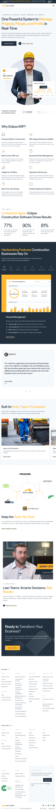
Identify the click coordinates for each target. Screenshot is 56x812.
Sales (44, 740)
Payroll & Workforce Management (20, 703)
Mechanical (32, 740)
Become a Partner (6, 684)
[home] (7, 6)
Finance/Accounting (48, 699)
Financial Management (18, 692)
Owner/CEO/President (48, 708)
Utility (30, 701)
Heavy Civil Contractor (46, 680)
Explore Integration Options (9, 528)
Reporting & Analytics (21, 758)
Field (44, 733)
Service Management (21, 716)
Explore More (7, 456)
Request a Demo (8, 43)
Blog (2, 695)
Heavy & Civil (32, 686)
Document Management (18, 684)
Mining (31, 694)
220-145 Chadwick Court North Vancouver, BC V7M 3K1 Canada (20, 794)
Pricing (3, 679)
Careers (3, 776)
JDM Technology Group (25, 808)
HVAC (30, 733)
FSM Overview (5, 733)
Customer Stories (6, 697)
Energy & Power (33, 681)
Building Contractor (48, 676)
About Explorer (5, 773)
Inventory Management (18, 747)
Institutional (32, 691)
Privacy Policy (43, 808)
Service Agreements (20, 761)
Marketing (18, 751)
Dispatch (17, 740)
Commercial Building (34, 676)
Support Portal (19, 773)
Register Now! (50, 2)
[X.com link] (46, 805)
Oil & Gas (31, 696)
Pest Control (32, 742)
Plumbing (31, 745)
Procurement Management (18, 707)
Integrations (4, 686)
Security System (33, 747)
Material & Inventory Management (20, 697)
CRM (16, 738)
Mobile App (18, 753)
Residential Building (34, 699)
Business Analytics (20, 676)
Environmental (33, 684)
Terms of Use (51, 808)
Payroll (17, 756)
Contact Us (4, 781)
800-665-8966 (19, 789)
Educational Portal (20, 776)
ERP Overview (5, 676)
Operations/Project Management (48, 705)
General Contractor (48, 683)
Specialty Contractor (48, 688)
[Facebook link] (48, 805)
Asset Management (20, 735)
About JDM (4, 778)
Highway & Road (33, 689)
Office (44, 738)
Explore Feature (10, 337)
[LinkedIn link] (43, 805)
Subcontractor (46, 691)
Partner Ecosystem (6, 681)
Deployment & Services (19, 680)
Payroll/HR (45, 711)
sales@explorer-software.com (19, 786)
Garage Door (32, 738)
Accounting (18, 733)
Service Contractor (48, 686)
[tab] (4, 268)
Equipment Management (18, 688)
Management (46, 735)
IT (43, 701)
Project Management (20, 711)
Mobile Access (19, 700)
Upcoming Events (6, 700)
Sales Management (20, 713)
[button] (53, 5)
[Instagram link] (51, 805)
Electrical (31, 679)
